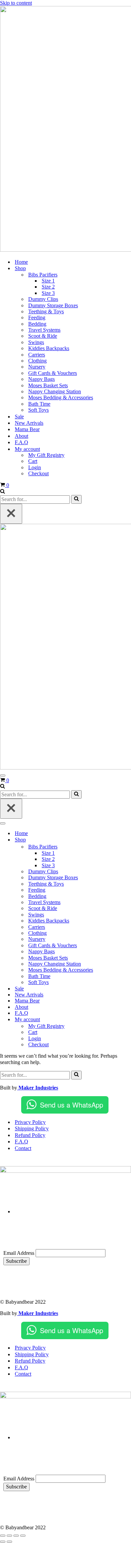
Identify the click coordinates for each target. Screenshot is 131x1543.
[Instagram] (29, 1280)
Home (21, 262)
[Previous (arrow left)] (2, 1542)
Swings (36, 342)
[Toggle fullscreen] (9, 1536)
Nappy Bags (41, 379)
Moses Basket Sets (48, 385)
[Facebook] (11, 1280)
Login (34, 467)
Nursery (36, 367)
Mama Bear (27, 429)
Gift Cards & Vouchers (52, 373)
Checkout (38, 473)
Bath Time (39, 404)
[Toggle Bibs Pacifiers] (118, 846)
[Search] (2, 492)
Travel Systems (44, 330)
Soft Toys (38, 410)
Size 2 (48, 287)
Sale (19, 416)
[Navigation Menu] (2, 776)
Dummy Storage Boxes (53, 305)
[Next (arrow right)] (9, 1542)
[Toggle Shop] (118, 839)
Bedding (37, 324)
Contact (23, 1148)
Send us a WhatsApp (71, 1105)
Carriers (36, 354)
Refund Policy (30, 1135)
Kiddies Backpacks (48, 348)
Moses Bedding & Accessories (60, 397)
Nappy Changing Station (54, 391)
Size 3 (48, 293)
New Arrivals (29, 423)
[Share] (16, 1536)
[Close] (11, 514)
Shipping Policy (32, 1128)
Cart (32, 461)
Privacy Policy (30, 1122)
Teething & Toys (46, 311)
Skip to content (16, 3)
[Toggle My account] (118, 1019)
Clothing (37, 360)
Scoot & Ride (42, 336)
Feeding (36, 317)
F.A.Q (21, 442)
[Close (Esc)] (23, 1536)
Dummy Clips (43, 299)
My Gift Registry (46, 455)
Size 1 (48, 280)
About (21, 436)
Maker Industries (37, 1087)
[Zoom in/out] (2, 1536)
